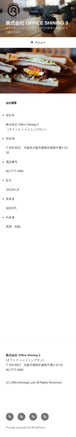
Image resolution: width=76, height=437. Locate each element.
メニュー (40, 42)
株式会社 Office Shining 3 (37, 23)
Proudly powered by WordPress (25, 427)
